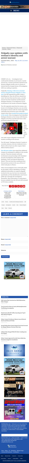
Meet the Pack (7, 455)
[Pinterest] (21, 186)
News (9, 49)
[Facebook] (10, 186)
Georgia (3, 204)
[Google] (15, 186)
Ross (17, 204)
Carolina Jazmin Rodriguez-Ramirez (16, 201)
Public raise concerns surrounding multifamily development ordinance (7, 195)
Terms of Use (20, 455)
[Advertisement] (14, 29)
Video (6, 208)
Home (4, 48)
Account (9, 458)
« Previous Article (7, 191)
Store (3, 208)
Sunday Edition (15, 458)
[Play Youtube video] (11, 128)
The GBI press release (7, 150)
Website (3, 250)
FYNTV (21, 458)
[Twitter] (13, 186)
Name (6, 239)
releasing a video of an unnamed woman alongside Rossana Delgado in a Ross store (13, 92)
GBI (25, 201)
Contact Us (14, 455)
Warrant (10, 208)
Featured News (11, 48)
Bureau (6, 201)
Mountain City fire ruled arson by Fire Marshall (21, 194)
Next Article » (21, 191)
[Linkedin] (18, 186)
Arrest (3, 201)
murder (13, 204)
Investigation (8, 204)
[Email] (24, 186)
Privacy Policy (3, 458)
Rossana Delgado (23, 204)
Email (6, 245)
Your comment (8, 217)
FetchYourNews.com (6, 437)
